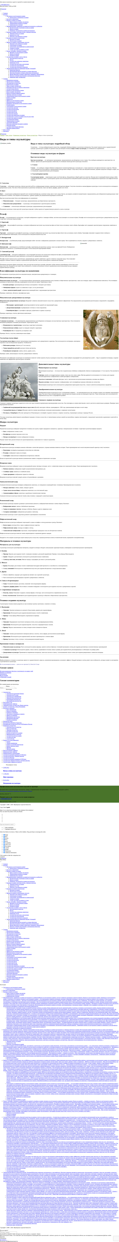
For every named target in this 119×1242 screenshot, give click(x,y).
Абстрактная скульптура (16, 58)
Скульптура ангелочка (12, 109)
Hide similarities (9, 827)
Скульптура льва (11, 737)
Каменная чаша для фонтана (17, 77)
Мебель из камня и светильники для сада (17, 42)
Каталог (5, 14)
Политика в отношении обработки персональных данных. (16, 791)
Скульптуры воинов (12, 113)
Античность (3, 674)
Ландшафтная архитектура (13, 701)
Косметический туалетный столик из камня (22, 27)
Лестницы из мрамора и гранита (15, 714)
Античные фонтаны (12, 122)
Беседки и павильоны (12, 19)
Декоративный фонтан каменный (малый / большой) (21, 68)
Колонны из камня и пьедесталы (15, 38)
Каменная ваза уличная (16, 24)
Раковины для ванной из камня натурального (22, 30)
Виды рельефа (4, 675)
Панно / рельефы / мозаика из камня (16, 51)
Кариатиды (9, 99)
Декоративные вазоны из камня (18, 23)
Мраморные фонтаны (12, 718)
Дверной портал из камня (17, 33)
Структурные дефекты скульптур (12, 762)
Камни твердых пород (12, 746)
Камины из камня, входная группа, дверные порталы (21, 32)
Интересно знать (7, 721)
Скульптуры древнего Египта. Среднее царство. (16, 760)
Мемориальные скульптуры (14, 102)
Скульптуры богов (11, 110)
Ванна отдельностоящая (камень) (15, 93)
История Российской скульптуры (12, 722)
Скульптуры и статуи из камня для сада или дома (20, 116)
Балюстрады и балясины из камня (19, 17)
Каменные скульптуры (19, 135)
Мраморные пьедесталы (13, 717)
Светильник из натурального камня (16, 106)
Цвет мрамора (8, 777)
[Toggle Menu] (0, 861)
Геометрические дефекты (10, 703)
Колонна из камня (15, 39)
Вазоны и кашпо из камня (13, 20)
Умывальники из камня (12, 121)
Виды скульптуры (32, 135)
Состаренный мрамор (12, 119)
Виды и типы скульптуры (12, 771)
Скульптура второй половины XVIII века (14, 754)
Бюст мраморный (11, 709)
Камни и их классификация (11, 740)
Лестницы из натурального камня (15, 16)
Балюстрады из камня (12, 84)
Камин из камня (10, 97)
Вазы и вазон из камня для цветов (19, 22)
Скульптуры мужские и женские (19, 67)
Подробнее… (3, 1239)
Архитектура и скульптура (13, 727)
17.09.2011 (6, 773)
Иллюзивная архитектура (13, 699)
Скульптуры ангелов (12, 108)
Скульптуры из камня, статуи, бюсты (16, 57)
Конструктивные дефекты (10, 750)
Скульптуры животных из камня (15, 115)
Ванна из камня (14, 29)
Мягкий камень (10, 749)
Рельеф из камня (14, 55)
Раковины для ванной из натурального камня (19, 103)
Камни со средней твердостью (14, 744)
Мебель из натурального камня (15, 100)
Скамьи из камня (14, 48)
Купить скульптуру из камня (14, 733)
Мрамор (8, 747)
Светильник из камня (16, 45)
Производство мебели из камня (18, 43)
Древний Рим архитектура (13, 698)
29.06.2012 (6, 767)
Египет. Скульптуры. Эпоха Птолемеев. (14, 706)
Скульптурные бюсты (12, 89)
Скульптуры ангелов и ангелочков (19, 64)
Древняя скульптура (12, 730)
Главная (5, 13)
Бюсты (11, 59)
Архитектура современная (13, 696)
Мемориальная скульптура (13, 734)
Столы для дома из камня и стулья (19, 49)
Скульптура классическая (17, 65)
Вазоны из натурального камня (15, 90)
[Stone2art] (3, 9)
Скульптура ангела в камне (14, 736)
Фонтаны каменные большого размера (17, 124)
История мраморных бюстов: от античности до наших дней (16, 671)
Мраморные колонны (12, 80)
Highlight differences (10, 829)
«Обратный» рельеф (5, 677)
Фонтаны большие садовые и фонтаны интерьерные (24, 73)
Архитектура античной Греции (15, 693)
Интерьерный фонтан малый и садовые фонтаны (23, 71)
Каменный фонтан (15, 70)
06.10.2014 (6, 780)
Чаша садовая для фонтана (13, 86)
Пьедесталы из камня (15, 41)
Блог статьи (6, 129)
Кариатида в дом (14, 35)
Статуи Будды (10, 738)
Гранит (8, 741)
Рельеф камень (10, 105)
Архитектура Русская (12, 695)
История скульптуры (12, 731)
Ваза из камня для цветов (13, 92)
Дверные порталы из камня (14, 94)
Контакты (6, 131)
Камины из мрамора (5, 672)
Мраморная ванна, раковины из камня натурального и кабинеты (24, 26)
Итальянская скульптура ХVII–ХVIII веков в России (17, 724)
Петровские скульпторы (11, 783)
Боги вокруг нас (7, 702)
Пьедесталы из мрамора (13, 81)
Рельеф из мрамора (11, 720)
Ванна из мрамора (11, 711)
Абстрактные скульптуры (13, 83)
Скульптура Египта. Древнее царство (13, 756)
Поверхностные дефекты (10, 752)
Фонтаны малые (10, 125)
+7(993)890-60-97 (4, 4)
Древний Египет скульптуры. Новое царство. (15, 705)
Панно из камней (14, 54)
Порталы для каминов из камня (18, 36)
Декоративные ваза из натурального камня (18, 96)
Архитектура (6, 692)
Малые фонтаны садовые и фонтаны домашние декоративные (27, 74)
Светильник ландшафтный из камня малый (22, 46)
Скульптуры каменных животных (19, 61)
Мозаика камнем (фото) (13, 128)
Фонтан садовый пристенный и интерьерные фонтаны (25, 75)
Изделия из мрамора (8, 708)
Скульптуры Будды (11, 112)
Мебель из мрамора (11, 715)
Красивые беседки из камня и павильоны (17, 87)
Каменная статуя (14, 62)
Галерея (5, 78)
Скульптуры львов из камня (14, 118)
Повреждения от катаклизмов (11, 753)
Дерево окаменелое (11, 743)
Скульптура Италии (8, 757)
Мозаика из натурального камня (19, 52)
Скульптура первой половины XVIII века (14, 759)
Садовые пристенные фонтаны (15, 126)
